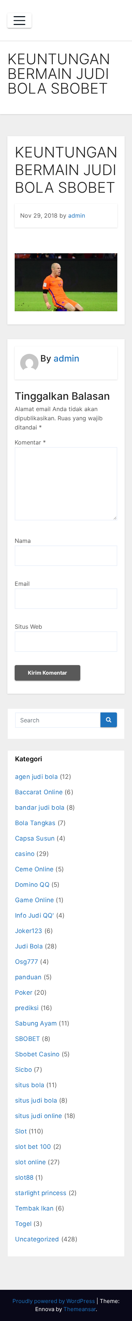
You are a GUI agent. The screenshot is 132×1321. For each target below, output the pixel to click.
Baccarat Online (39, 792)
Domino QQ (32, 884)
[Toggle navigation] (19, 20)
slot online (30, 1162)
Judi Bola (29, 946)
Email (22, 583)
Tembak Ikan (34, 1208)
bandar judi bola (40, 807)
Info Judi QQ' (34, 915)
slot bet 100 (33, 1146)
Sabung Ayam (36, 1023)
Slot (21, 1131)
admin (76, 215)
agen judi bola (36, 776)
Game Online (34, 900)
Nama (23, 540)
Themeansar (79, 1309)
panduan (28, 977)
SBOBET (27, 1038)
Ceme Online (34, 869)
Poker (23, 992)
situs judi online (38, 1115)
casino (24, 853)
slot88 (24, 1177)
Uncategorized (37, 1239)
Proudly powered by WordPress (54, 1301)
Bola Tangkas (35, 823)
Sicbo (23, 1069)
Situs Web (28, 626)
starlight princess (41, 1193)
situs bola (29, 1085)
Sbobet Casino (37, 1054)
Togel (23, 1223)
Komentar (30, 442)
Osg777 (26, 961)
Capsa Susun (35, 838)
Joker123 (29, 931)
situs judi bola (36, 1100)
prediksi (27, 1008)
